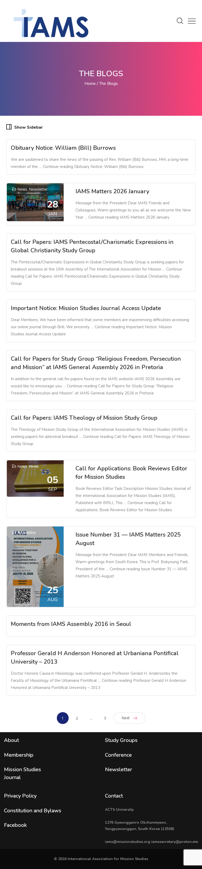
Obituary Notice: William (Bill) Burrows (63, 148)
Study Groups (121, 740)
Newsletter (38, 189)
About (11, 740)
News (22, 189)
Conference (118, 755)
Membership (18, 755)
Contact (114, 795)
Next (126, 717)
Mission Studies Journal (22, 773)
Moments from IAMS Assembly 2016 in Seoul (71, 624)
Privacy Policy (20, 795)
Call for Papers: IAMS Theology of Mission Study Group (84, 418)
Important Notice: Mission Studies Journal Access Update (86, 308)
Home (90, 83)
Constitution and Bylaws (32, 810)
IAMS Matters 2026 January (112, 191)
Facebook (15, 825)
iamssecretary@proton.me (174, 841)
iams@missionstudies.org (127, 841)
